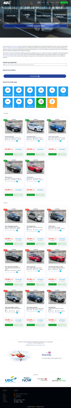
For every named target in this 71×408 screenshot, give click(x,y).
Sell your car (5, 401)
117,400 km (58, 139)
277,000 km (12, 311)
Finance (43, 2)
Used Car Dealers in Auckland (10, 48)
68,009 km (58, 311)
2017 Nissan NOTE (35, 227)
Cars (39, 2)
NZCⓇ (35, 406)
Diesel (19, 228)
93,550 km (15, 139)
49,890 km (58, 228)
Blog (47, 2)
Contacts (57, 2)
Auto (51, 269)
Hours (15, 398)
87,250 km (36, 229)
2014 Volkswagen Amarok (12, 226)
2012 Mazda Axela (34, 137)
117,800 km (36, 309)
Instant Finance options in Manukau (14, 54)
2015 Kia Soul (54, 226)
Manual (7, 228)
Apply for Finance (18, 154)
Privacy (4, 398)
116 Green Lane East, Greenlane (22, 393)
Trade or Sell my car (43, 16)
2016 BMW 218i (55, 308)
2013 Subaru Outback (35, 308)
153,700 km (13, 228)
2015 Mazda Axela (13, 137)
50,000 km (36, 269)
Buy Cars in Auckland (16, 46)
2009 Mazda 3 (13, 178)
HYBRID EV (27, 16)
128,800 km (15, 179)
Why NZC (52, 2)
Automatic (8, 139)
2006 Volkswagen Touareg (13, 308)
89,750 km (36, 179)
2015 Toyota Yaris (34, 267)
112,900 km (15, 270)
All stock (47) (34, 76)
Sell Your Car (64, 2)
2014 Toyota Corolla (56, 137)
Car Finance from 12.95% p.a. (60, 16)
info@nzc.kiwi (18, 395)
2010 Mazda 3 (34, 178)
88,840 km (56, 269)
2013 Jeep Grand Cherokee (12, 268)
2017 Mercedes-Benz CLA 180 (56, 267)
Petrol (20, 139)
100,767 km (36, 139)
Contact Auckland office (36, 26)
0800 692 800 (18, 397)
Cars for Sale (11, 16)
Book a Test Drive (9, 154)
